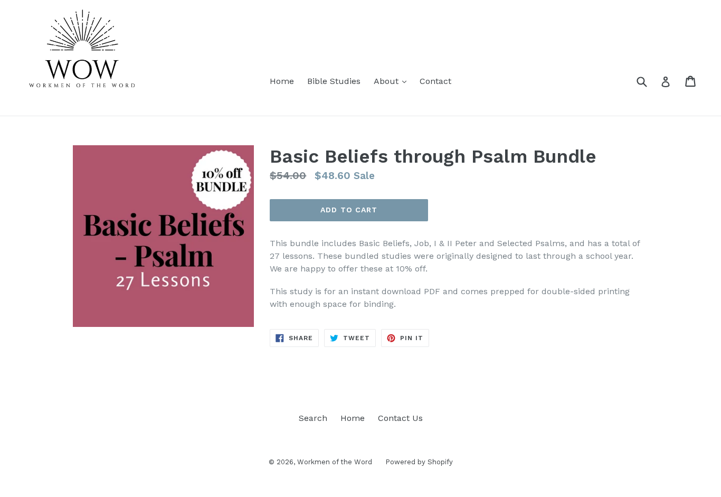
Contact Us (400, 418)
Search (313, 418)
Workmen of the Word (334, 462)
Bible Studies (333, 81)
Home (282, 81)
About (393, 81)
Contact (435, 81)
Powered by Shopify (419, 462)
